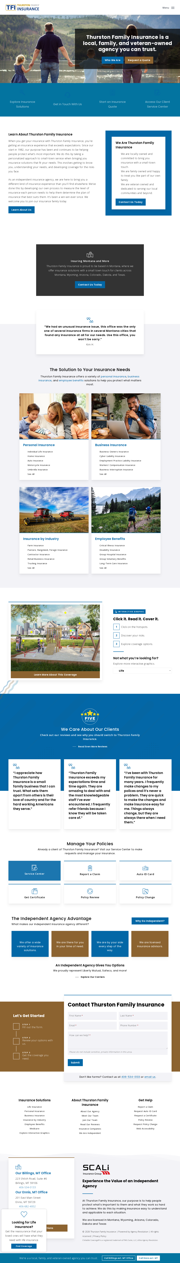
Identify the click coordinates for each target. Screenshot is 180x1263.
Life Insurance (34, 1106)
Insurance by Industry (41, 539)
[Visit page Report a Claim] (90, 871)
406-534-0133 (130, 1077)
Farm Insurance (36, 545)
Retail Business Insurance (41, 558)
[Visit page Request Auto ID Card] (145, 871)
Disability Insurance (110, 549)
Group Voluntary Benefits (113, 558)
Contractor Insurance (39, 554)
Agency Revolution (139, 1231)
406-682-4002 (27, 1206)
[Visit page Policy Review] (90, 894)
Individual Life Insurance (40, 451)
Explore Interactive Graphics (35, 1132)
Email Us (24, 1218)
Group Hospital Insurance (113, 554)
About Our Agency (90, 1111)
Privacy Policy (99, 1236)
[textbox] (142, 671)
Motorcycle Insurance (39, 465)
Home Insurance (36, 456)
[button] (168, 7)
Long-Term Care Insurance (114, 563)
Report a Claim (145, 1106)
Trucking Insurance (37, 563)
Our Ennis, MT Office (31, 1192)
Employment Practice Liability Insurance (120, 460)
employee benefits (71, 380)
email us (150, 1077)
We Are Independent (90, 1133)
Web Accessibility (145, 1128)
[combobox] (142, 670)
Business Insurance (111, 445)
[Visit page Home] (22, 7)
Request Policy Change (145, 1124)
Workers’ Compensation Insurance (117, 465)
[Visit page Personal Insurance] (54, 416)
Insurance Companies (90, 1128)
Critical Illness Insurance (112, 545)
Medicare (34, 1128)
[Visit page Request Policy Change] (145, 894)
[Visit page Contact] (67, 99)
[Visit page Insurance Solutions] (22, 99)
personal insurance (113, 376)
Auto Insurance (35, 460)
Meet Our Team (90, 1115)
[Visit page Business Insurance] (126, 416)
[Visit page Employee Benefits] (126, 510)
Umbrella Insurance (38, 469)
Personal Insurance (39, 445)
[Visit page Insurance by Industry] (54, 510)
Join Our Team (90, 1120)
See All (31, 474)
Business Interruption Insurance (116, 469)
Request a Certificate (145, 1115)
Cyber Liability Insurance (112, 456)
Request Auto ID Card (145, 1111)
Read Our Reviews (90, 1124)
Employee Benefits (110, 539)
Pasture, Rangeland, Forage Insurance (48, 549)
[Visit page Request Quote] (112, 99)
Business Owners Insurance (114, 451)
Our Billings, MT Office (33, 1173)
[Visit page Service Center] (157, 99)
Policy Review (145, 1119)
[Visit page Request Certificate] (34, 894)
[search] (157, 7)
